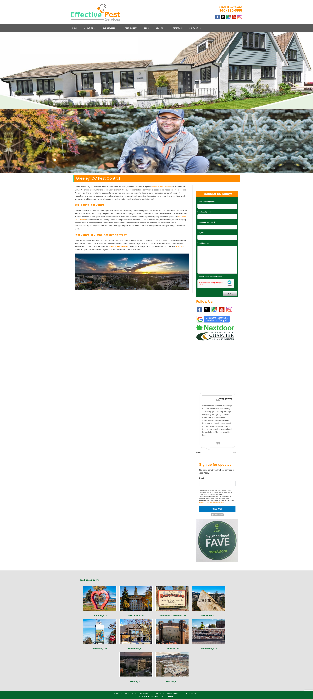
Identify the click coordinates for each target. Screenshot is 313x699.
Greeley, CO (136, 681)
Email (201, 478)
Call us (179, 246)
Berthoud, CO (99, 648)
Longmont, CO (136, 648)
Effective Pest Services (161, 186)
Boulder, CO (172, 681)
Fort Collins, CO (136, 615)
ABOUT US (129, 693)
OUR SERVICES (144, 693)
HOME (116, 693)
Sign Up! (217, 508)
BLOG (158, 693)
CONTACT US (191, 693)
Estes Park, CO (208, 615)
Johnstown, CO (209, 648)
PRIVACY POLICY (173, 693)
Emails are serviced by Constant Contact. (211, 502)
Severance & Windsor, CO (172, 615)
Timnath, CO (172, 648)
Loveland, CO (100, 615)
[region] (156, 141)
